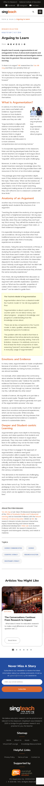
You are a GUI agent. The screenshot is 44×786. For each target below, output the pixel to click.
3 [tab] (20, 650)
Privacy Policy (9, 757)
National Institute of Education (30, 2)
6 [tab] (31, 650)
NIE (33, 519)
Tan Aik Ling (6, 512)
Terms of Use (23, 757)
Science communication (13, 548)
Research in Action (31, 555)
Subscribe (22, 689)
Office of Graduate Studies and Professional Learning (20, 515)
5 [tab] (27, 650)
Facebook (11, 5)
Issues (11, 19)
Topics (35, 740)
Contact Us (35, 757)
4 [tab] (24, 650)
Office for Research (10, 2)
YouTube (35, 5)
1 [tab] (13, 650)
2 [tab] (16, 650)
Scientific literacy (11, 555)
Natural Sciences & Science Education (21, 518)
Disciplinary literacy (12, 561)
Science (31, 548)
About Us (17, 740)
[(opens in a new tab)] (22, 773)
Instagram (23, 5)
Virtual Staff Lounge (10, 744)
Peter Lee (25, 526)
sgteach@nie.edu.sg (17, 675)
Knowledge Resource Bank (31, 744)
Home (4, 19)
